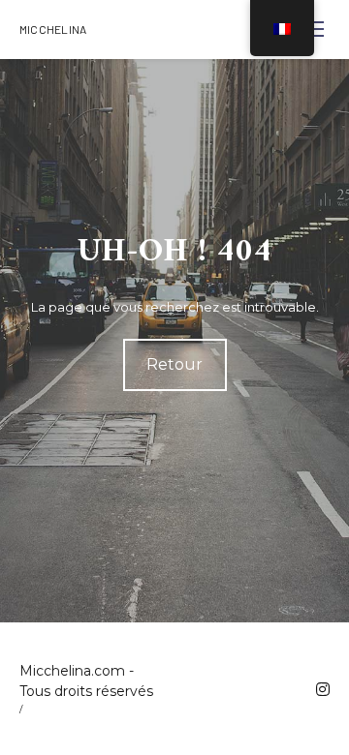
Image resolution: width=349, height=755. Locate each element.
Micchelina (52, 29)
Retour (174, 364)
